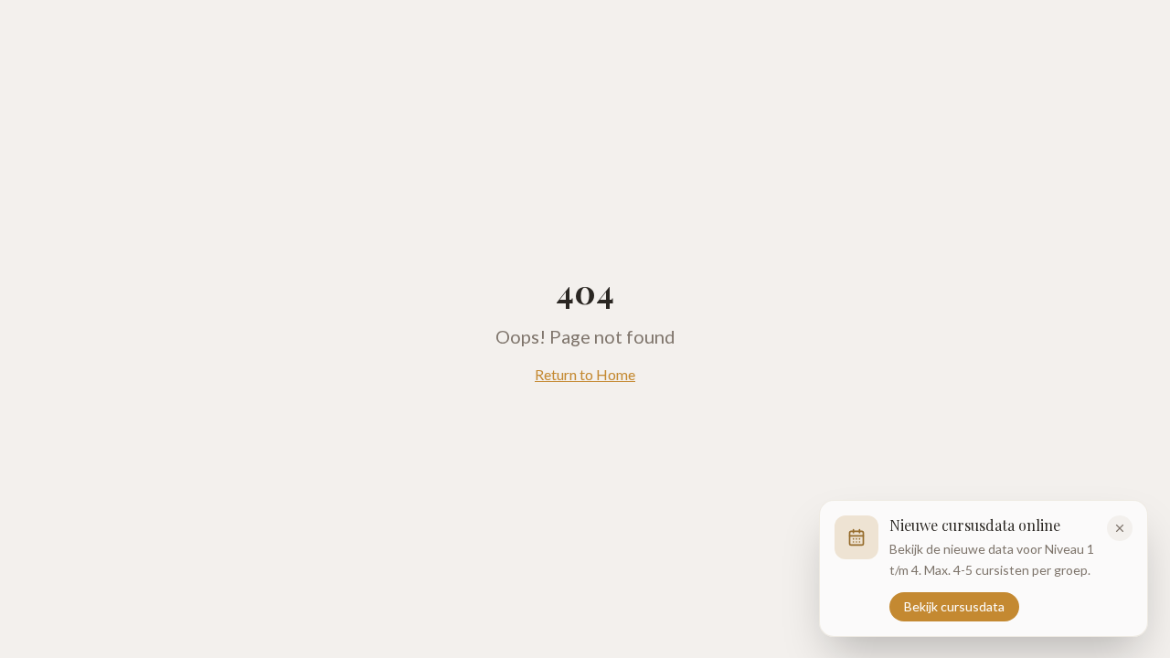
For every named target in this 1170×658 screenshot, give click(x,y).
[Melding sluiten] (1120, 528)
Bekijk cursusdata (954, 605)
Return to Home (585, 374)
